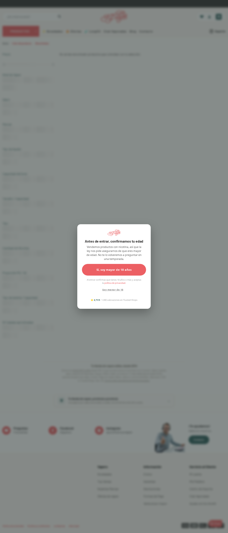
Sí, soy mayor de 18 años (114, 270)
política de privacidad (114, 282)
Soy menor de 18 (112, 289)
